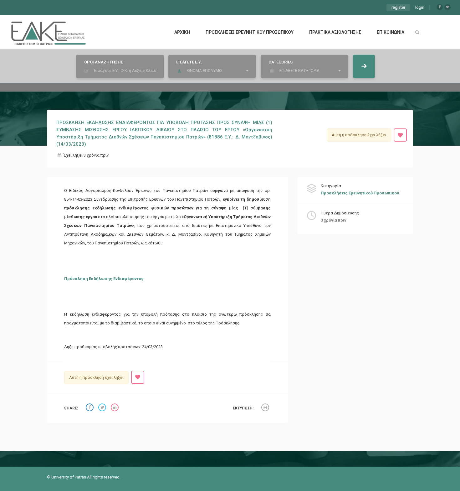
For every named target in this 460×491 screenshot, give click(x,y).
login (419, 7)
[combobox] (213, 70)
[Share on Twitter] (103, 408)
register (398, 7)
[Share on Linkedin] (115, 408)
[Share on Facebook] (90, 408)
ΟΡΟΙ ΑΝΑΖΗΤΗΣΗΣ (103, 62)
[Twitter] (447, 7)
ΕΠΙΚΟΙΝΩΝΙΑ (390, 32)
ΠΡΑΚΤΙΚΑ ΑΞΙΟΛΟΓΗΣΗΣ (335, 32)
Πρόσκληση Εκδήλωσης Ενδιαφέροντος (104, 278)
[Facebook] (440, 7)
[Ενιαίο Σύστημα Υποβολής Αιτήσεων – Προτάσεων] (48, 32)
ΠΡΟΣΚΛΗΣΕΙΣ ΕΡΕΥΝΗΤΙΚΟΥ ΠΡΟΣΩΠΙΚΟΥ (250, 32)
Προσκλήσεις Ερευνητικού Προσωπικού (360, 193)
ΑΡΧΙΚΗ (182, 32)
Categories (280, 62)
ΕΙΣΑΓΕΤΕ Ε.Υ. (189, 62)
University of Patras (69, 477)
